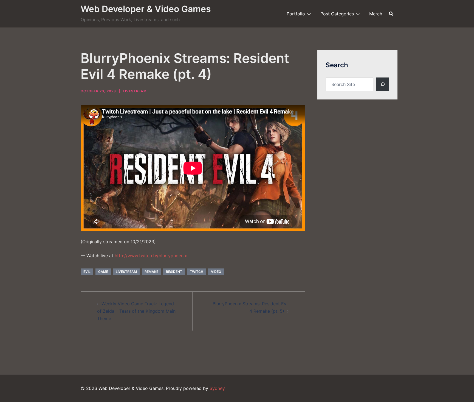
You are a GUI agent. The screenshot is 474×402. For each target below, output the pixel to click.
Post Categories (337, 13)
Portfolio (296, 13)
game (103, 272)
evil (87, 272)
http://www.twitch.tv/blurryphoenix (151, 255)
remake (151, 272)
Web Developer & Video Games (146, 9)
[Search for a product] (391, 14)
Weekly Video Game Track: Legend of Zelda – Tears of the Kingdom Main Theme (136, 311)
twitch (196, 272)
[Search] (382, 84)
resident (174, 272)
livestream (126, 272)
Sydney (217, 388)
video (216, 272)
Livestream (135, 91)
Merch (375, 13)
